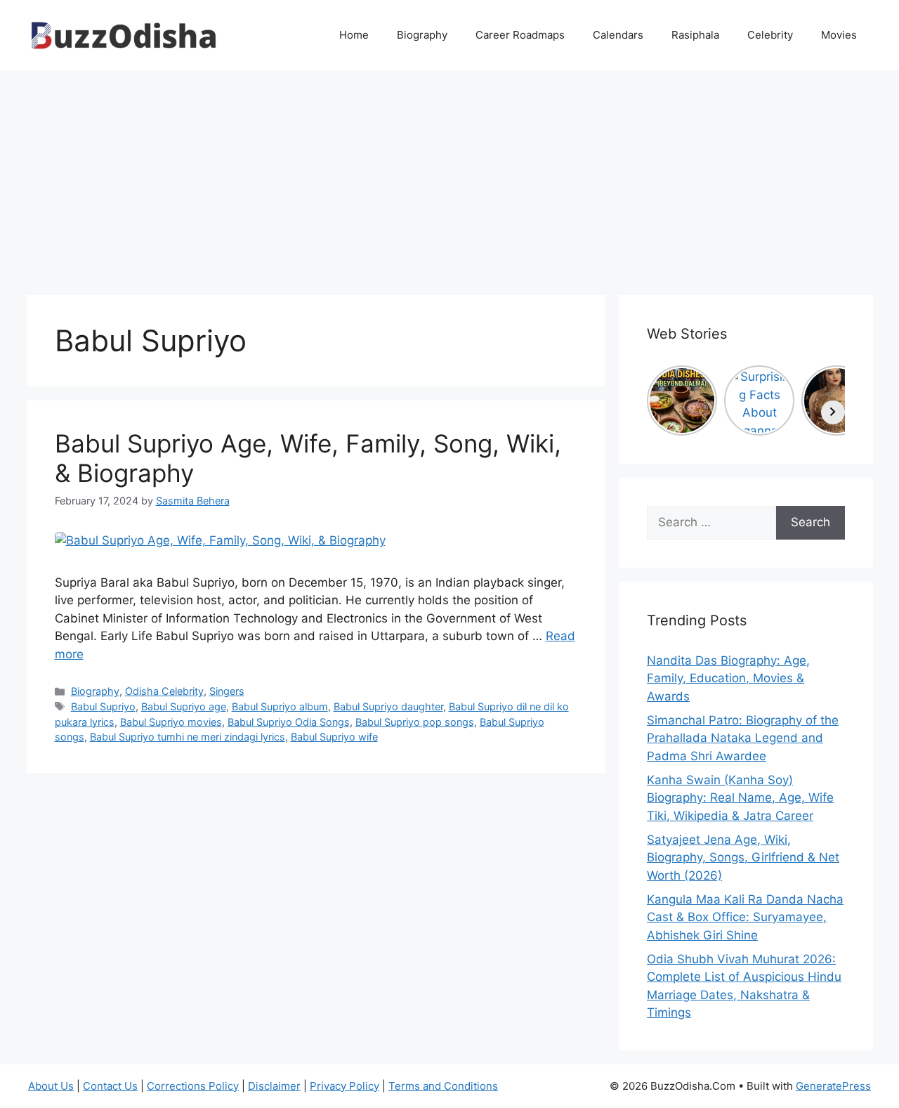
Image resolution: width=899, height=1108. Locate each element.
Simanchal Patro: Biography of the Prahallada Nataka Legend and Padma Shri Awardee (743, 738)
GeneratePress (833, 1086)
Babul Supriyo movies (171, 722)
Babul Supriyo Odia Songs (289, 722)
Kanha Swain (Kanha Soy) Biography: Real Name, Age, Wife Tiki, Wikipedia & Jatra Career (740, 798)
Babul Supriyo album (280, 706)
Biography (422, 34)
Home (354, 34)
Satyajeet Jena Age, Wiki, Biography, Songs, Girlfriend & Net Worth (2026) (743, 857)
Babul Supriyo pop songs (414, 722)
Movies (839, 34)
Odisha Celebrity (164, 691)
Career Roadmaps (520, 34)
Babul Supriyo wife (334, 737)
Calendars (618, 34)
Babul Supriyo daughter (388, 706)
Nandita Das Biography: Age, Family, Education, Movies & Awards (728, 678)
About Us (51, 1086)
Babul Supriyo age (183, 706)
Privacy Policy (344, 1086)
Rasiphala (695, 34)
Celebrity (770, 34)
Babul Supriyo (103, 706)
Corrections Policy (193, 1086)
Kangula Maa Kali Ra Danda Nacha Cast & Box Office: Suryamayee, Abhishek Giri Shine (745, 917)
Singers (226, 691)
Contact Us (110, 1086)
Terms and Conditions (443, 1086)
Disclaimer (274, 1086)
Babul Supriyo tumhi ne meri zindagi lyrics (187, 737)
